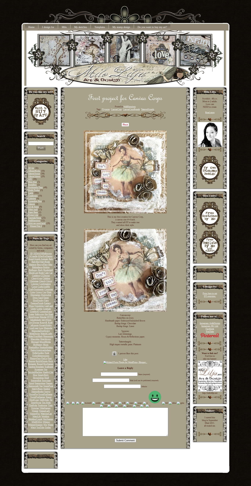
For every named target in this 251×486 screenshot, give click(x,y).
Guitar (31, 314)
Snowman (46, 380)
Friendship (39, 306)
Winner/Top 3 (36, 226)
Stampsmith (33, 386)
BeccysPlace (42, 264)
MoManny (37, 344)
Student (46, 389)
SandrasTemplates (36, 366)
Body (40, 270)
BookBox (32, 184)
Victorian (35, 408)
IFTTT (50, 317)
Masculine (35, 339)
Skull (46, 377)
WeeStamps (48, 419)
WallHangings (34, 220)
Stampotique (40, 383)
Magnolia (48, 328)
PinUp (44, 358)
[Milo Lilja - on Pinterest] (210, 337)
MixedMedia (45, 342)
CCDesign (45, 275)
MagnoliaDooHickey (41, 331)
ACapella (33, 256)
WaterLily (37, 416)
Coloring (32, 198)
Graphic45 (34, 311)
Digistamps (35, 295)
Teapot (48, 397)
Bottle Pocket (34, 190)
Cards (30, 193)
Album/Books (34, 171)
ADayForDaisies (45, 256)
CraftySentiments (36, 289)
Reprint (32, 361)
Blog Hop (32, 182)
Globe (33, 308)
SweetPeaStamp (45, 394)
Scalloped (49, 366)
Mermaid (35, 342)
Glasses (31, 204)
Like (125, 359)
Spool (31, 383)
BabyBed (36, 261)
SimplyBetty (43, 375)
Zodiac (48, 427)
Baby (51, 259)
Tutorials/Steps (34, 217)
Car (51, 273)
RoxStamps (48, 364)
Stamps (49, 383)
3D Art (31, 168)
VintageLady (44, 411)
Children (46, 278)
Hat (46, 314)
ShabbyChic (48, 372)
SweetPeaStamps (37, 397)
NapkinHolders (46, 347)
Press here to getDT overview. (210, 294)
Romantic (32, 364)
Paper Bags (33, 212)
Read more (210, 112)
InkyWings (46, 319)
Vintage (35, 411)
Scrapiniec (39, 369)
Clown (49, 281)
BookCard (33, 273)
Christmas (34, 281)
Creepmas (48, 289)
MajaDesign (34, 333)
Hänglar (43, 317)
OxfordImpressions (40, 355)
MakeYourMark (35, 336)
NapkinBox (34, 347)
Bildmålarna (37, 267)
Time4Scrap (36, 402)
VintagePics (35, 413)
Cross (32, 292)
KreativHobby (45, 325)
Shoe (35, 375)
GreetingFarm (46, 311)
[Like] (114, 353)
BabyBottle (45, 261)
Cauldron (36, 275)
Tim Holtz (46, 402)
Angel (31, 259)
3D (31, 253)
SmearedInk (36, 380)
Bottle (41, 273)
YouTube (40, 427)
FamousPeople (37, 303)
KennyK (43, 322)
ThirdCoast (34, 400)
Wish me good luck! (37, 223)
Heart (50, 314)
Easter (46, 297)
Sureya (47, 391)
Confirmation (45, 284)
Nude (46, 353)
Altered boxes (34, 173)
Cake (46, 273)
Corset (34, 286)
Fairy (46, 300)
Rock (50, 361)
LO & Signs (33, 206)
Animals (44, 259)
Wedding (45, 416)
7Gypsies (106, 109)
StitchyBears (37, 389)
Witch (33, 427)
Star (41, 386)
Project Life (33, 215)
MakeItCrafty (46, 333)
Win (45, 424)
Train (50, 405)
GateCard (48, 306)
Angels (37, 259)
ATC (30, 179)
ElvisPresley (38, 300)
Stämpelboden (37, 391)
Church (42, 281)
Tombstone (42, 405)
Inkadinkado (35, 319)
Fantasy (47, 303)
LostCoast (34, 328)
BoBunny (33, 270)
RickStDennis (42, 361)
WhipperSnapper (35, 424)
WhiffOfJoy (37, 422)
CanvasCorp (116, 109)
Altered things (34, 176)
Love (41, 328)
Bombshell (48, 270)
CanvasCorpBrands (131, 109)
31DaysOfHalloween (42, 253)
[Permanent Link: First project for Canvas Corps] (125, 101)
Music (46, 344)
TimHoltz (33, 405)
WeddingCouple (35, 419)
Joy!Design (34, 322)
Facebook (210, 328)
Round (40, 364)
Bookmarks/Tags (35, 187)
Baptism (32, 264)
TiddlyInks (44, 400)
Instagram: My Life (209, 326)
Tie (51, 400)
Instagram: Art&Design (210, 323)
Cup (44, 292)
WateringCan (46, 413)
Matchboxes (45, 339)
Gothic (39, 308)
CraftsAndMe (44, 286)
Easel (40, 297)
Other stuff (33, 209)
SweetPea (33, 394)
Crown (39, 292)
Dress (35, 297)
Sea (45, 369)
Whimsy (46, 422)
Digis (49, 292)
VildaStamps (45, 408)
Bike (50, 264)
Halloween (39, 314)
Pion (50, 358)
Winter (50, 424)
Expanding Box (35, 201)
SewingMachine (35, 372)
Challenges (33, 195)
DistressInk (46, 295)
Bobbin (46, 267)
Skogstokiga (38, 377)
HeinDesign (34, 317)
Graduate (47, 308)
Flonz (31, 306)
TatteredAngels (147, 109)
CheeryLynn (36, 278)
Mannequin (48, 336)
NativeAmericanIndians (41, 350)
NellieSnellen (38, 353)
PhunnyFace (35, 358)
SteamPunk (48, 386)
